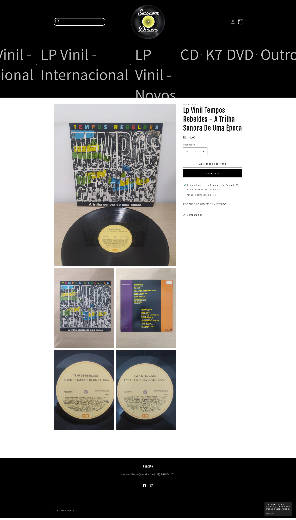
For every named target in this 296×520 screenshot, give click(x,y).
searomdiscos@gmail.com (137, 474)
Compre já (212, 173)
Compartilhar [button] (194, 214)
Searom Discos (67, 510)
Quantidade (189, 144)
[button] (79, 22)
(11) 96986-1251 (165, 474)
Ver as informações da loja (201, 194)
